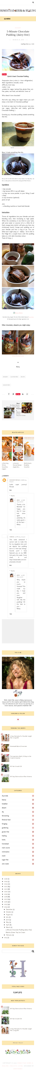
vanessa (11, 537)
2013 (5, 937)
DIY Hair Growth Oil (16, 766)
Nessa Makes (31, 317)
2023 (6, 884)
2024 (6, 881)
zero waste (5, 864)
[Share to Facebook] (8, 394)
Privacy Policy (18, 1043)
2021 (5, 889)
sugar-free (6, 385)
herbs (3, 840)
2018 (5, 897)
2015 (5, 904)
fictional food (6, 820)
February (9, 935)
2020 (6, 891)
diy (3, 812)
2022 (6, 886)
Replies (13, 495)
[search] (33, 951)
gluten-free (14, 376)
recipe (23, 376)
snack (3, 856)
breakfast (4, 804)
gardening (5, 828)
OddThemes (18, 1069)
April (8, 925)
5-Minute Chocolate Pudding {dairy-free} (19, 930)
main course (6, 848)
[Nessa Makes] (18, 313)
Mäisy (18, 500)
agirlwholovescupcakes (19, 147)
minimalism (5, 852)
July (7, 917)
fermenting (5, 816)
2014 (6, 907)
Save (5, 74)
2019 (6, 894)
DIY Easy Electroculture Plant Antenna (21, 776)
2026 (6, 879)
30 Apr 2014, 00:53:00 (20, 537)
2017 (5, 899)
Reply (10, 490)
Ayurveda (5, 796)
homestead (5, 844)
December (9, 909)
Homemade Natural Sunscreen (18, 746)
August (8, 914)
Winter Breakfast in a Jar (18, 355)
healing (4, 836)
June (7, 920)
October (9, 912)
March (8, 927)
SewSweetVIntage (14, 480)
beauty (4, 800)
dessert (18, 28)
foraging (4, 824)
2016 (6, 902)
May (7, 922)
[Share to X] (13, 394)
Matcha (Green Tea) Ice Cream (15, 932)
